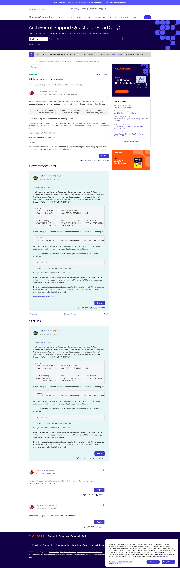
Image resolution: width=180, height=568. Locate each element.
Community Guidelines (58, 536)
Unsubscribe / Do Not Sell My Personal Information (89, 552)
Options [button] (34, 67)
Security (79, 85)
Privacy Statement (162, 556)
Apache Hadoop (40, 85)
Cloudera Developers (127, 17)
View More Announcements (131, 141)
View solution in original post (44, 296)
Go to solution (101, 74)
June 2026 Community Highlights (125, 113)
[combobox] (85, 39)
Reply (103, 155)
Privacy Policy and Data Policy (68, 552)
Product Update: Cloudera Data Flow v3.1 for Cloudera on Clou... (129, 135)
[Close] (175, 541)
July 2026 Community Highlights (124, 107)
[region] (141, 553)
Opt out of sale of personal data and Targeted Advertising (120, 562)
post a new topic (113, 54)
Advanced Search (35, 44)
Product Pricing (96, 545)
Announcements (65, 17)
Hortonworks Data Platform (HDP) (57, 85)
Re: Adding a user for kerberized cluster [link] (87, 62)
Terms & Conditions (54, 552)
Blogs (111, 17)
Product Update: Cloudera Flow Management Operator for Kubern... (129, 127)
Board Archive (39, 62)
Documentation (63, 545)
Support (102, 9)
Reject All (153, 562)
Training (85, 9)
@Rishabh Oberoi (44, 187)
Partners (93, 9)
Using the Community (96, 17)
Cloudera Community (40, 17)
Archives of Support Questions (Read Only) (59, 62)
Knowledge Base (79, 545)
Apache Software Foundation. (82, 554)
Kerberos (72, 85)
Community (74, 9)
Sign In (147, 17)
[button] (106, 98)
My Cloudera (35, 545)
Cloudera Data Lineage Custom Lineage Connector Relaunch (131, 119)
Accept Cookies (168, 562)
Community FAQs (79, 536)
